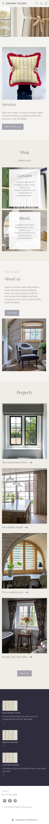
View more (12, 313)
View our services (13, 127)
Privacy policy (26, 807)
